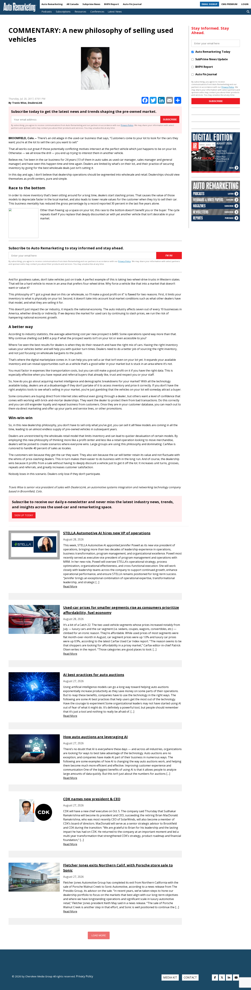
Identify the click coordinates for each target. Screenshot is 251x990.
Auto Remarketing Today (212, 52)
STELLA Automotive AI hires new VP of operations (106, 533)
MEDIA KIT (170, 977)
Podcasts (46, 11)
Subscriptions (63, 11)
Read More (70, 586)
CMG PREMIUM (229, 4)
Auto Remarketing (52, 4)
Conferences (97, 11)
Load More (99, 935)
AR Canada (73, 4)
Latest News (115, 11)
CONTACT (190, 977)
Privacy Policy (127, 125)
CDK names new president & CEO (91, 799)
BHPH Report (111, 4)
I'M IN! (169, 255)
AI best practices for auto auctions (93, 674)
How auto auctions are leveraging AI (95, 736)
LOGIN (244, 4)
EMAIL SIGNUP (209, 4)
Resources (80, 11)
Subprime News (91, 4)
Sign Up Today (24, 515)
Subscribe (170, 119)
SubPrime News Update (211, 59)
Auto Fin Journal (132, 4)
